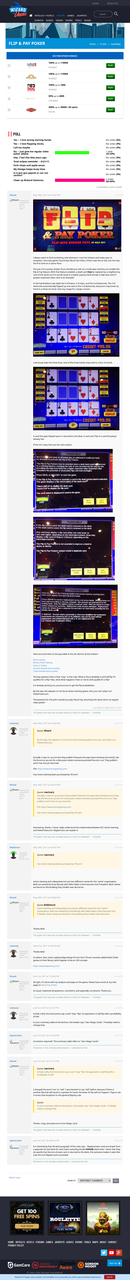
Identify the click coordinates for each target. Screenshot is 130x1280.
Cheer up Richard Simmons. (28, 180)
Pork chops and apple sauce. (29, 165)
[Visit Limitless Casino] (27, 1217)
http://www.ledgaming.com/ (46, 966)
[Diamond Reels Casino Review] (31, 98)
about (103, 1242)
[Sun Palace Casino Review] (31, 76)
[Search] (116, 14)
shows (69, 20)
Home (93, 44)
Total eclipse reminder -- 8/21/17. (31, 161)
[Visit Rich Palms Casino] (103, 1217)
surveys (39, 20)
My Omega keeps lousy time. (29, 169)
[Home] (30, 16)
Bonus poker (39, 659)
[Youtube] (111, 1253)
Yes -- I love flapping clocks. (28, 144)
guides (49, 20)
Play (110, 65)
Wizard (13, 195)
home (11, 1242)
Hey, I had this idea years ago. (30, 157)
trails (78, 20)
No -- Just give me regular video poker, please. (31, 152)
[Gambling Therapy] (88, 1264)
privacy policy (16, 1245)
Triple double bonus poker (45, 671)
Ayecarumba (16, 1035)
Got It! (110, 1277)
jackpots (82, 16)
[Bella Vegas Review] (31, 109)
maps (95, 1242)
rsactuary (14, 723)
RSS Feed (15, 1177)
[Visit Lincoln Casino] (65, 1217)
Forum (103, 44)
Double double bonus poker (46, 668)
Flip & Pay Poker (48, 985)
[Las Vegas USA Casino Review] (31, 65)
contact (112, 1242)
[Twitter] (104, 1253)
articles (20, 1242)
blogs (87, 20)
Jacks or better (39, 665)
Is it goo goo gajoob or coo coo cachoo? (30, 174)
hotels (50, 16)
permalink (118, 195)
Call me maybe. (22, 147)
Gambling (115, 44)
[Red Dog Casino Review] (31, 87)
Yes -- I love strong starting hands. (32, 140)
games (70, 16)
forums (61, 16)
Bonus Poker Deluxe (42, 662)
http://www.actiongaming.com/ (52, 768)
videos (59, 20)
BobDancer (15, 847)
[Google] (119, 1253)
